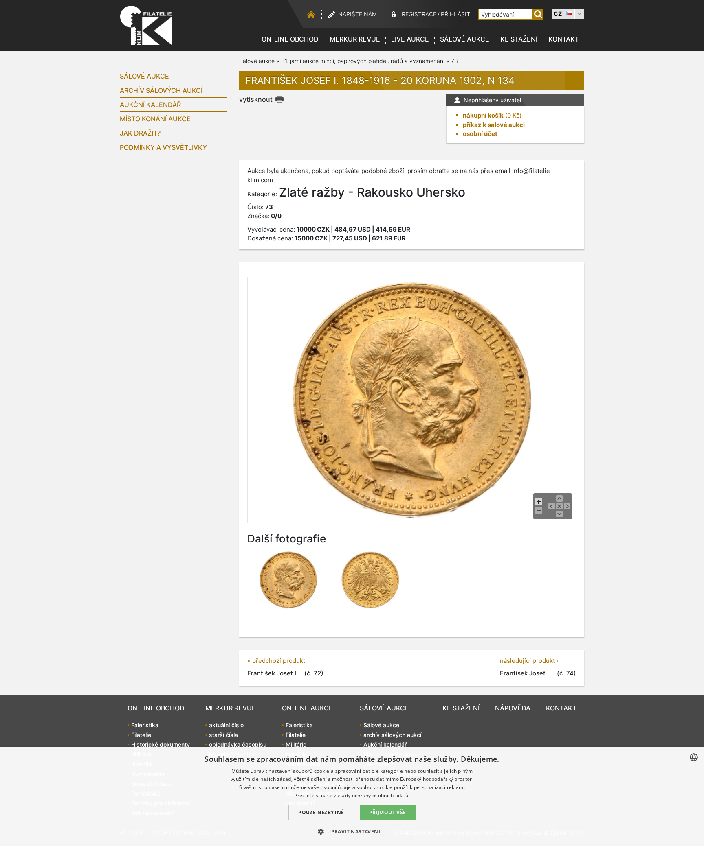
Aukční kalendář (150, 105)
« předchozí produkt (276, 661)
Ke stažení (518, 39)
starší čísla (223, 734)
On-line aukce (307, 708)
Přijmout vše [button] (387, 812)
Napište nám (357, 14)
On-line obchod (290, 39)
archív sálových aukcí (161, 90)
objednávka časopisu (237, 744)
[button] (352, 831)
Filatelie (141, 734)
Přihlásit (455, 14)
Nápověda (512, 708)
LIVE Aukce (410, 39)
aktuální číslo (226, 724)
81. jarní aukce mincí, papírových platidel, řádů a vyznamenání (362, 60)
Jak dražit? (140, 133)
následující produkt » (530, 661)
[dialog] (352, 796)
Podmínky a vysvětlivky (163, 147)
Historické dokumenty (160, 744)
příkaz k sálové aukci (494, 125)
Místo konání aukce (155, 119)
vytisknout (256, 99)
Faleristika (144, 724)
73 (454, 60)
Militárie (296, 744)
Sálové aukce (464, 39)
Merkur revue (355, 39)
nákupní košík (483, 115)
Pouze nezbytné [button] (321, 812)
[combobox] (694, 757)
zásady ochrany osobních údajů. (372, 795)
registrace (419, 14)
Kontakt (563, 39)
